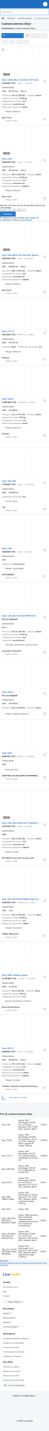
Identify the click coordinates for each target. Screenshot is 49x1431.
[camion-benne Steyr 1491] (24, 141)
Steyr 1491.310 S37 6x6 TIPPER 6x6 (19, 616)
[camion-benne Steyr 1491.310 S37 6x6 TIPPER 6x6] (24, 598)
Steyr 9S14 (7, 753)
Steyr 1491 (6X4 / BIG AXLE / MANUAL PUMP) (23, 823)
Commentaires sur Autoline (13, 1352)
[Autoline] (3, 18)
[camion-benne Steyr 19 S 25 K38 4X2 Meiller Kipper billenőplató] (24, 882)
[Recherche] (45, 11)
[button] (45, 4)
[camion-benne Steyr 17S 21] (24, 314)
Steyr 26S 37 (8, 1048)
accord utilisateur (25, 220)
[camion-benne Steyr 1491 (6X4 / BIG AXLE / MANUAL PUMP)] (24, 805)
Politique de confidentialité (13, 1343)
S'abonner (8, 214)
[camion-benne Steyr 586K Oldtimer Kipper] (24, 958)
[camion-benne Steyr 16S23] (24, 381)
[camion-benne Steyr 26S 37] (24, 1031)
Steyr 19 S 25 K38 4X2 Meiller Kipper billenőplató (25, 899)
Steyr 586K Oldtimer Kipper (15, 975)
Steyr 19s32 (7, 692)
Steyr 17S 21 (8, 331)
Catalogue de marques (12, 1356)
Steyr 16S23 (7, 399)
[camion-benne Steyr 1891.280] (24, 464)
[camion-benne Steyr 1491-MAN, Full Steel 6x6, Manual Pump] (24, 238)
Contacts (6, 1296)
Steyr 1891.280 (9, 481)
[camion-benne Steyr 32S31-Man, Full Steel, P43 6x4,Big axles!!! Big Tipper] (24, 62)
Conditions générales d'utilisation (16, 1338)
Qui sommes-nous (10, 1287)
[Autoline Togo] (16, 4)
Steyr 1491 (7, 159)
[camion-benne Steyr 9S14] (24, 735)
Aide (5, 1291)
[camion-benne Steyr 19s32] (24, 675)
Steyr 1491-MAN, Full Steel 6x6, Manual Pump (23, 255)
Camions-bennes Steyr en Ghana (14, 1263)
